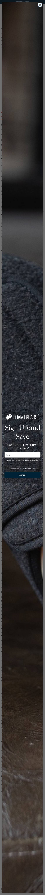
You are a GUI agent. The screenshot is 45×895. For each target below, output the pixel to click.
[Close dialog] (40, 5)
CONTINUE (22, 475)
